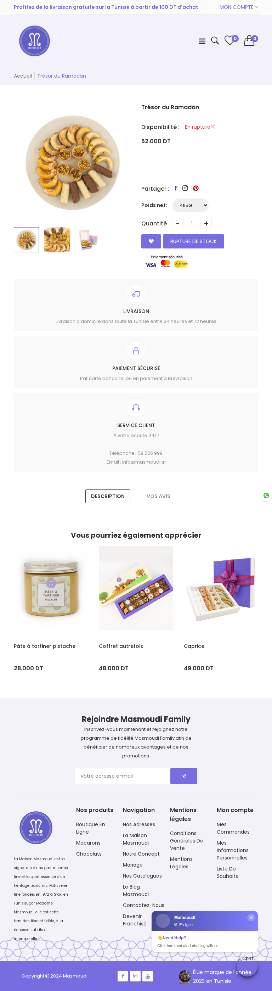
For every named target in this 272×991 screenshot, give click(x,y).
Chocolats (89, 853)
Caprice (194, 646)
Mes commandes (233, 828)
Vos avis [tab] (158, 496)
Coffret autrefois (121, 646)
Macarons (88, 842)
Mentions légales (181, 863)
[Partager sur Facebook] (176, 188)
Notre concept (141, 853)
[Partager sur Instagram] (185, 188)
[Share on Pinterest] (196, 188)
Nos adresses (139, 824)
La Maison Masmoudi (136, 839)
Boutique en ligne (90, 828)
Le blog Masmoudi (136, 890)
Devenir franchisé (135, 920)
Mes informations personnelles (233, 850)
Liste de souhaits (227, 872)
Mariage (133, 864)
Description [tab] (108, 496)
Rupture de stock (193, 241)
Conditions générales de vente (186, 841)
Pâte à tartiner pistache (44, 646)
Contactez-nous (143, 905)
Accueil (23, 75)
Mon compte (237, 7)
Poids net (153, 205)
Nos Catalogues (142, 875)
